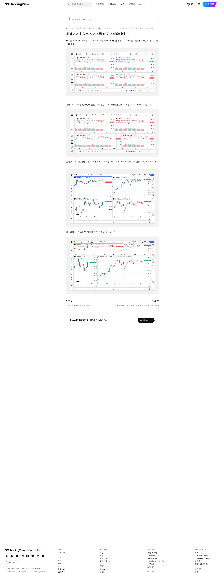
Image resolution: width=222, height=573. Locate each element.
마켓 (123, 4)
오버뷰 (102, 569)
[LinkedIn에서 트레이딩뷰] (27, 556)
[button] (106, 4)
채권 (59, 566)
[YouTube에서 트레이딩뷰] (17, 556)
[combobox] (112, 19)
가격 (101, 555)
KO (192, 4)
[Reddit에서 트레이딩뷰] (43, 556)
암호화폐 (61, 569)
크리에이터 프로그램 (155, 561)
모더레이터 (151, 567)
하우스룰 (151, 564)
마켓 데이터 (104, 558)
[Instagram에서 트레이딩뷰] (22, 556)
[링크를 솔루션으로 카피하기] (128, 34)
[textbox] (113, 19)
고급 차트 (198, 561)
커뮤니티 (112, 4)
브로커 (132, 4)
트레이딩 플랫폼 (201, 564)
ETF (59, 563)
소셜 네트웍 (152, 552)
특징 (101, 552)
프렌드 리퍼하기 (153, 558)
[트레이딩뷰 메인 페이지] (17, 4)
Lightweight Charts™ (203, 558)
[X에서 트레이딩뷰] (7, 556)
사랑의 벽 (151, 555)
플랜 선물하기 (105, 561)
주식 (59, 560)
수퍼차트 (61, 552)
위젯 (196, 552)
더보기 (142, 4)
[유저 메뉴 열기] (199, 4)
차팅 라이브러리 (201, 555)
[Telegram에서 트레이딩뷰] (32, 556)
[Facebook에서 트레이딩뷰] (12, 556)
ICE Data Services (34, 568)
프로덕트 (100, 4)
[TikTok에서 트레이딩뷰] (38, 556)
